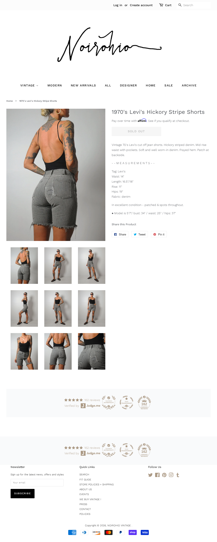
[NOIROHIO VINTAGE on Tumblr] (177, 475)
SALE (168, 85)
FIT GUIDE (85, 479)
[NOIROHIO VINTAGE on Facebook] (157, 475)
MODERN (54, 85)
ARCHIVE (189, 85)
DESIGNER (128, 85)
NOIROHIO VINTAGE (119, 525)
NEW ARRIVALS (83, 85)
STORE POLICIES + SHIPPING (96, 484)
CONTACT (85, 509)
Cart (168, 5)
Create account (141, 5)
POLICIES (84, 513)
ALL (108, 85)
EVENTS (84, 494)
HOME (151, 85)
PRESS (83, 504)
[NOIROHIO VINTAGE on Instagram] (171, 475)
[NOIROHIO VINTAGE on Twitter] (150, 475)
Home (9, 101)
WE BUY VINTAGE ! (90, 499)
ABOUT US (85, 489)
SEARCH (84, 474)
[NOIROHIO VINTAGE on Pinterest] (164, 475)
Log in (117, 5)
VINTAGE (28, 85)
